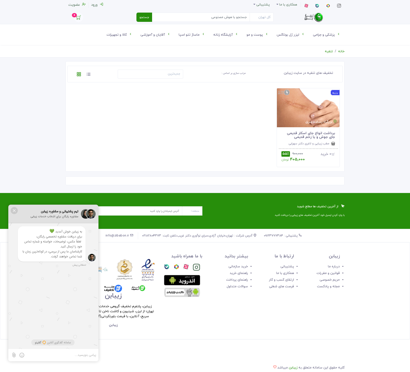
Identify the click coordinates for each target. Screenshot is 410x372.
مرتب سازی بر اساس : (233, 73)
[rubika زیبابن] (176, 268)
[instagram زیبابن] (196, 268)
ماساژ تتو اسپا (189, 35)
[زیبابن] (314, 17)
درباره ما (334, 266)
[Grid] (79, 75)
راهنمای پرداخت (237, 280)
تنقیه (329, 51)
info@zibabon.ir (118, 236)
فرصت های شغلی (281, 286)
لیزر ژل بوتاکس (288, 35)
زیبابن (293, 367)
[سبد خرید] (78, 18)
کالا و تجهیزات (117, 35)
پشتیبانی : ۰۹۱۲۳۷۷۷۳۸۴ (281, 236)
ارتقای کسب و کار (281, 280)
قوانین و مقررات (328, 273)
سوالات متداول (237, 286)
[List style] (88, 75)
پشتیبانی (287, 266)
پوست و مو (255, 35)
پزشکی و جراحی (324, 35)
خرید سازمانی (238, 266)
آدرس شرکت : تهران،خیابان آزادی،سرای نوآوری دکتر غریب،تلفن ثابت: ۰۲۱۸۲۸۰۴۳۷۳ (197, 236)
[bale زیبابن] (167, 268)
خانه (341, 51)
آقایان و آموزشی (153, 35)
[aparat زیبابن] (186, 268)
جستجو (144, 17)
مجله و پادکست (328, 286)
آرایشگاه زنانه (223, 35)
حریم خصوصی (330, 280)
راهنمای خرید (239, 273)
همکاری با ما (285, 273)
